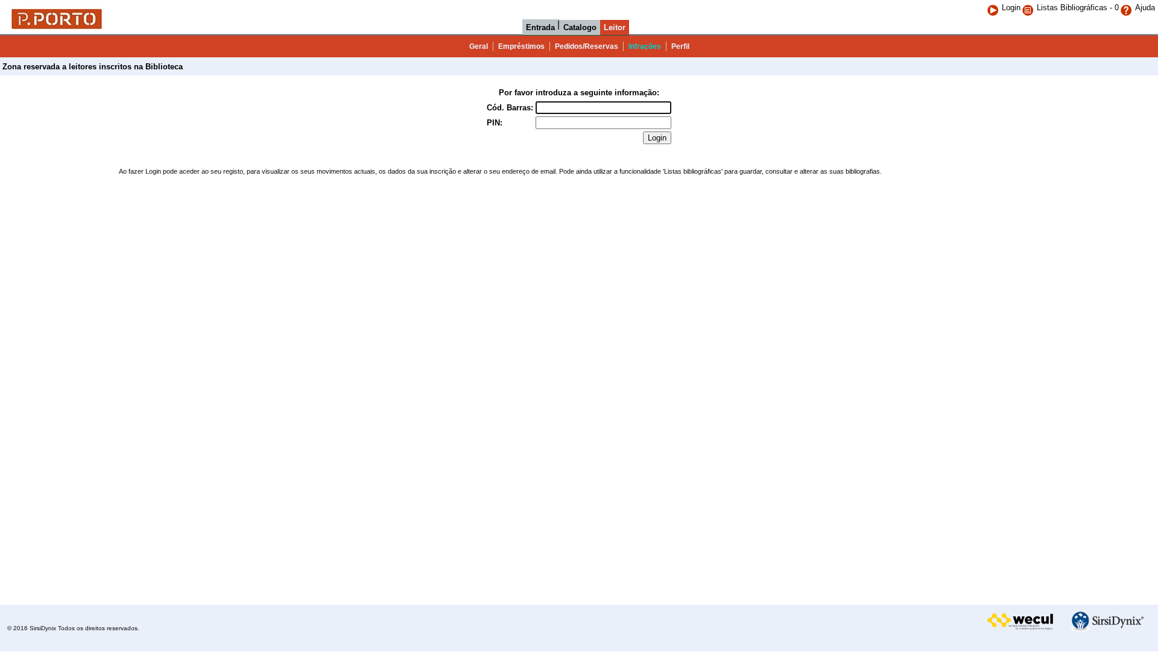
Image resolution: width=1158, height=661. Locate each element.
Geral (478, 46)
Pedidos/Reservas (586, 46)
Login (1011, 7)
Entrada (540, 27)
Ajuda (1145, 7)
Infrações (644, 46)
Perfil (680, 46)
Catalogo (579, 27)
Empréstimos (521, 46)
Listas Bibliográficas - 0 (1078, 7)
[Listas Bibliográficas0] (1029, 7)
